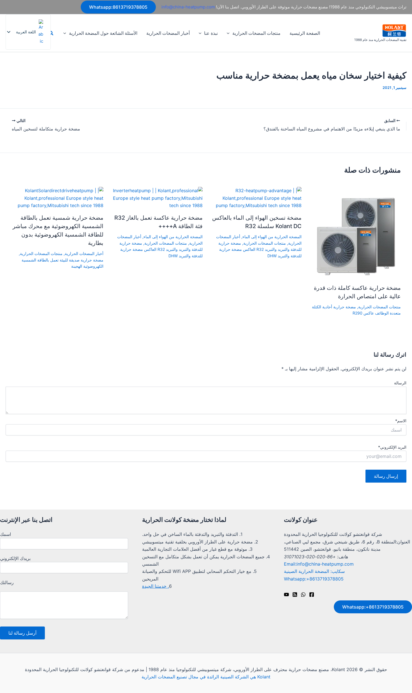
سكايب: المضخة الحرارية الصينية (314, 571)
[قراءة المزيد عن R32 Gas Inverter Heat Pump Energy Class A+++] (156, 197)
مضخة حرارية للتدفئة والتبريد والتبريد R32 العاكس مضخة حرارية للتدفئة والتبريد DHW (260, 249)
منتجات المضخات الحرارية (256, 33)
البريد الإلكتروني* (392, 447)
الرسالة (400, 382)
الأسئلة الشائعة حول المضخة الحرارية (103, 33)
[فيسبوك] (311, 594)
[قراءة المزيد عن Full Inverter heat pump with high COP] (355, 232)
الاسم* (400, 420)
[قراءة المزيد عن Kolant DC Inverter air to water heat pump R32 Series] (256, 197)
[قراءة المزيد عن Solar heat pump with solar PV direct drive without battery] (57, 197)
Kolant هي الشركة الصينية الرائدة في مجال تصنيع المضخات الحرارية (206, 677)
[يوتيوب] (286, 594)
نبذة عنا (211, 33)
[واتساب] (303, 594)
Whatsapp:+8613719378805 (314, 579)
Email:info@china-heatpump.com (319, 564)
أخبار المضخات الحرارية (168, 33)
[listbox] (28, 32)
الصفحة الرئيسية (305, 33)
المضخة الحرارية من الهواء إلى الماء (272, 236)
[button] (118, 7)
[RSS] (294, 594)
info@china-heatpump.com (188, 7)
